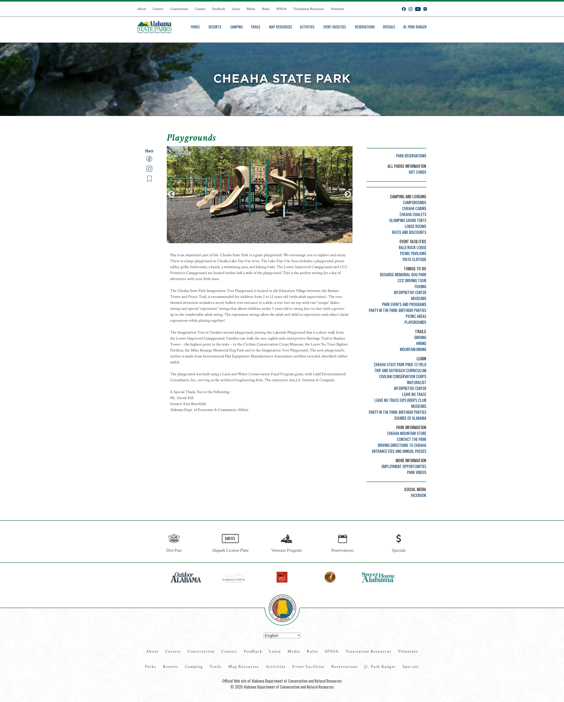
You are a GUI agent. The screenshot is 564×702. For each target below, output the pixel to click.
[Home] (154, 27)
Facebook (418, 495)
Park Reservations (411, 156)
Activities (307, 27)
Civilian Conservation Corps (402, 376)
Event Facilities (334, 27)
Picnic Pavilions (413, 253)
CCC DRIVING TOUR (412, 280)
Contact (200, 9)
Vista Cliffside (414, 259)
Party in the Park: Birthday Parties (397, 310)
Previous (171, 194)
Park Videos (416, 472)
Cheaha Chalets (413, 214)
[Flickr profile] (425, 9)
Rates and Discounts (409, 232)
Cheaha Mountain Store (406, 433)
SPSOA (281, 9)
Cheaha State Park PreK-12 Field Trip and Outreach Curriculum (400, 367)
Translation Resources (308, 9)
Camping (236, 27)
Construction (179, 9)
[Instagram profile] (410, 9)
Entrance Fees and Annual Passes (399, 451)
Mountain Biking (413, 349)
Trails (255, 27)
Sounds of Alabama (410, 418)
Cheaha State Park (282, 79)
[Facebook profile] (404, 9)
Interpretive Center (410, 292)
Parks (195, 27)
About (141, 9)
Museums (418, 298)
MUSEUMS (418, 406)
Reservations (365, 27)
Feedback (218, 9)
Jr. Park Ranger (415, 27)
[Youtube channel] (418, 9)
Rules (266, 9)
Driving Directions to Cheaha (402, 445)
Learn (236, 9)
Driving (420, 337)
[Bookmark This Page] (149, 181)
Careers (158, 9)
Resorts (215, 27)
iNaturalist (416, 382)
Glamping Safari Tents (407, 220)
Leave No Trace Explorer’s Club (400, 400)
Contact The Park (411, 439)
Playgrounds (415, 322)
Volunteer (337, 9)
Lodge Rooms (415, 226)
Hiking (421, 343)
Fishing (420, 286)
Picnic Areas (416, 316)
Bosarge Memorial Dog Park (403, 274)
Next (347, 194)
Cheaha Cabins (414, 208)
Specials (389, 27)
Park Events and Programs (404, 304)
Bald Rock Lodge (412, 247)
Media (251, 9)
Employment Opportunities (404, 466)
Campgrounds (414, 202)
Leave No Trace (414, 394)
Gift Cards (417, 172)
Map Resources (280, 27)
